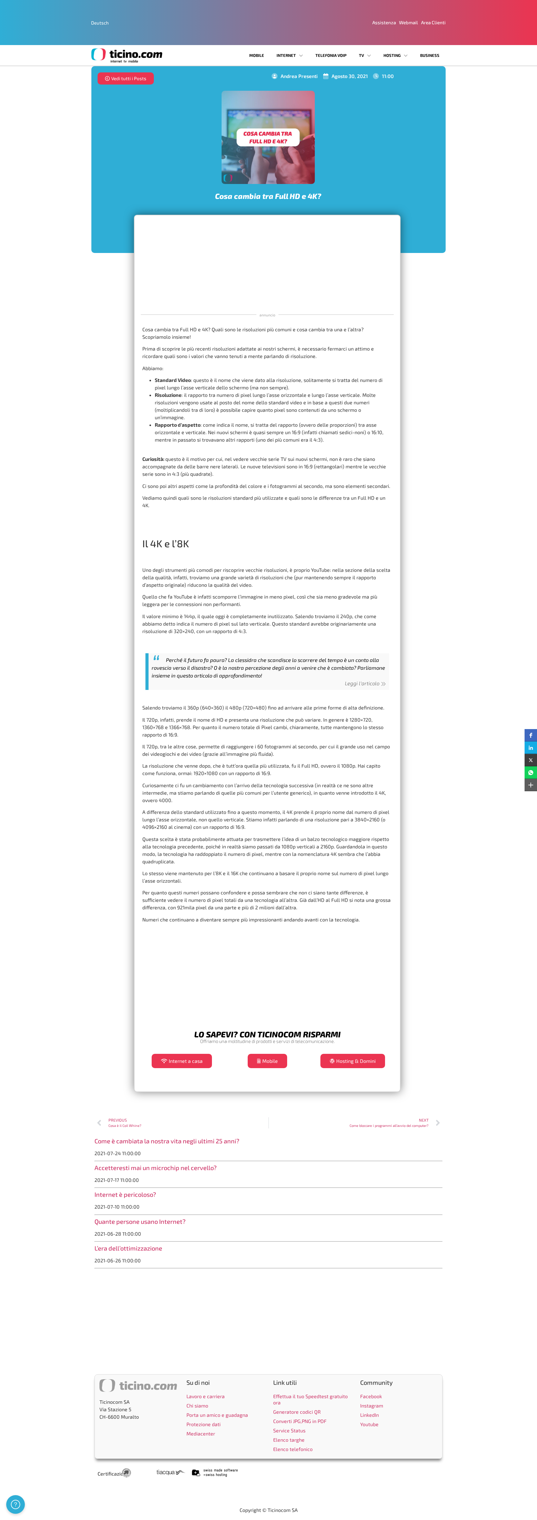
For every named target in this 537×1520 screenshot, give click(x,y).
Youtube (369, 1424)
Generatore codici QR (297, 1412)
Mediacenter (200, 1433)
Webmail (408, 22)
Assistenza (384, 22)
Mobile (256, 55)
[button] (531, 735)
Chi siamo (197, 1405)
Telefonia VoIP (331, 55)
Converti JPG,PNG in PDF (300, 1421)
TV (361, 55)
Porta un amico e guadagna (217, 1415)
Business (429, 55)
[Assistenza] (15, 1504)
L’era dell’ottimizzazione (128, 1248)
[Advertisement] (267, 263)
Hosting (392, 55)
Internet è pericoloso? (125, 1194)
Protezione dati (203, 1424)
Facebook (371, 1396)
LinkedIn (369, 1415)
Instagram (371, 1405)
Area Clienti (433, 22)
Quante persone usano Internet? (140, 1221)
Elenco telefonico (293, 1449)
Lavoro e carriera (205, 1396)
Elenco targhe (289, 1440)
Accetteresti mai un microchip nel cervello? (155, 1167)
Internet (286, 55)
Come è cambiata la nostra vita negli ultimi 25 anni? (166, 1141)
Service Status (289, 1430)
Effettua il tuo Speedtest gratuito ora (310, 1399)
